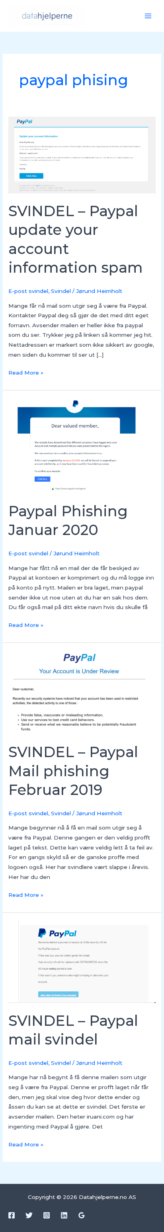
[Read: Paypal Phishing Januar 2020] (82, 446)
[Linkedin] (64, 1215)
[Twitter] (29, 1215)
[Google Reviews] (81, 1215)
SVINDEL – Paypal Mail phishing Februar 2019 (73, 771)
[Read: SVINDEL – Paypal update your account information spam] (82, 154)
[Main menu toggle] (148, 16)
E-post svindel (28, 291)
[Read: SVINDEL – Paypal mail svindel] (82, 961)
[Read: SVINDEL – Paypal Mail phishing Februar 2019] (82, 692)
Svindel (61, 291)
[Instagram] (46, 1215)
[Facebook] (11, 1215)
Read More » (25, 372)
